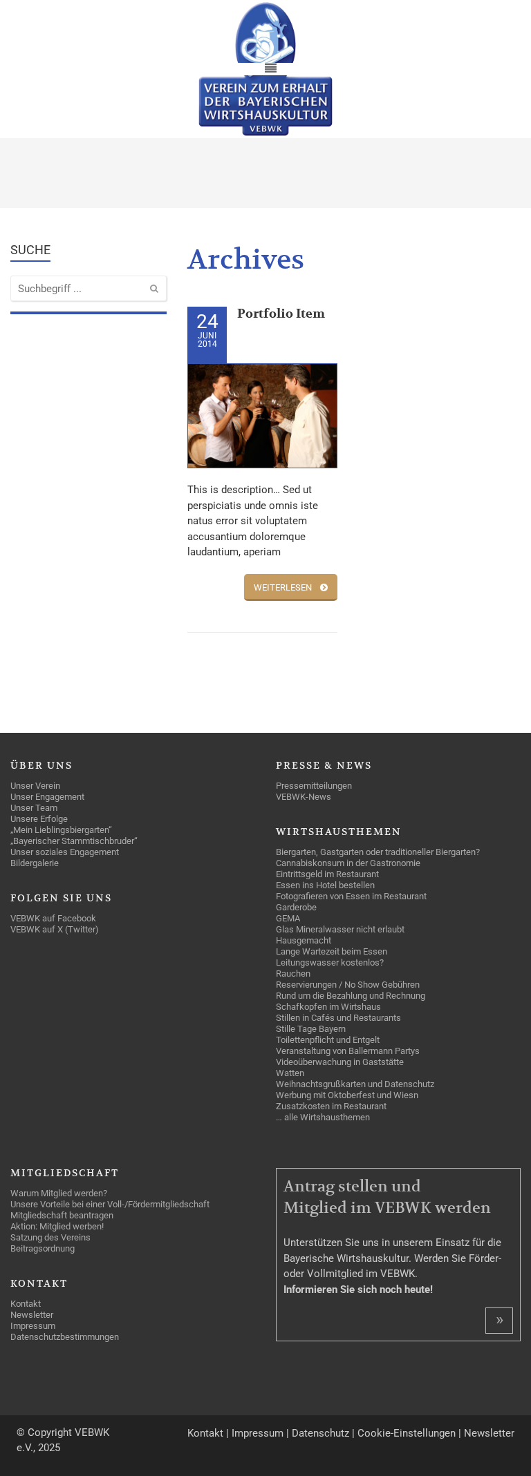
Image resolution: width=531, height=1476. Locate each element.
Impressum (257, 1433)
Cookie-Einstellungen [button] (406, 1433)
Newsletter (489, 1433)
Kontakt (205, 1433)
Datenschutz (320, 1433)
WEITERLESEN (283, 587)
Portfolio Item (281, 314)
